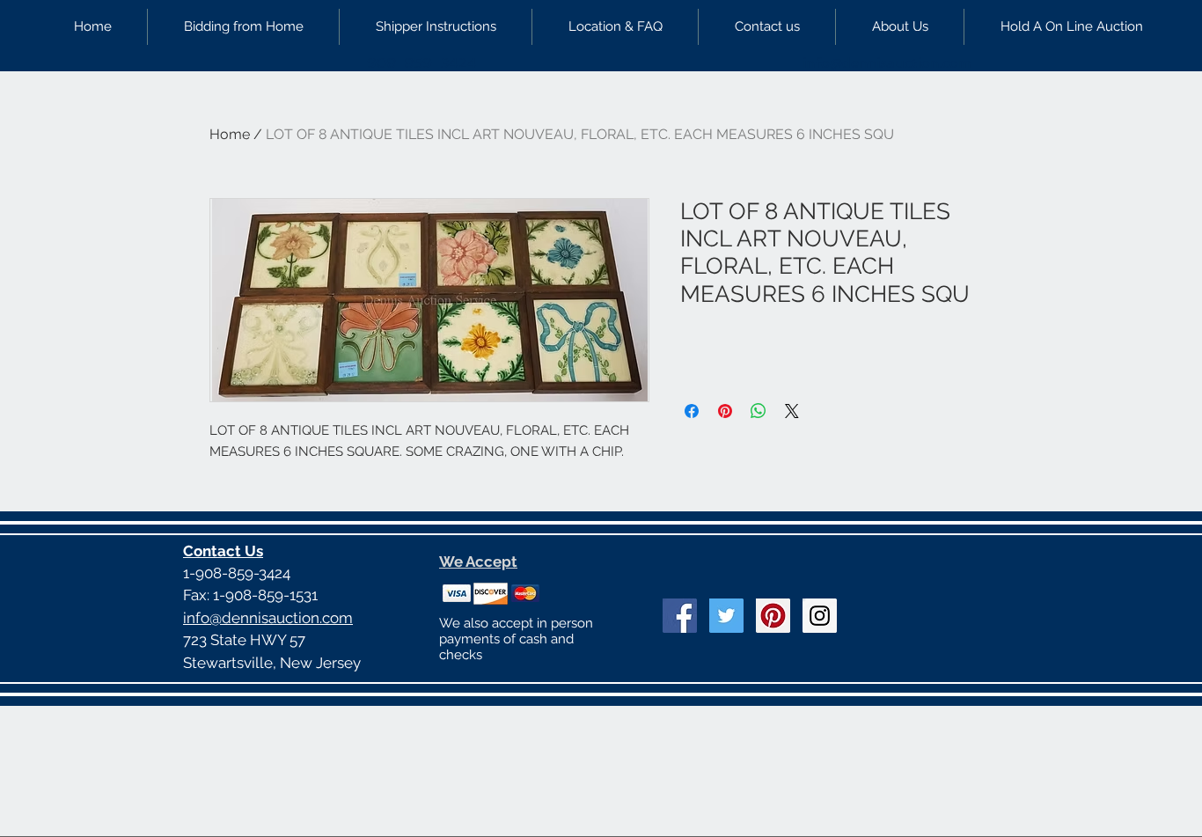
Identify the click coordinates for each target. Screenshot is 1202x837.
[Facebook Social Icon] (680, 615)
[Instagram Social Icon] (820, 615)
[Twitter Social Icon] (726, 615)
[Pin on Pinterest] (725, 411)
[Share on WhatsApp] (758, 411)
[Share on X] (792, 411)
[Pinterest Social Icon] (773, 615)
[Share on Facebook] (691, 411)
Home (229, 134)
